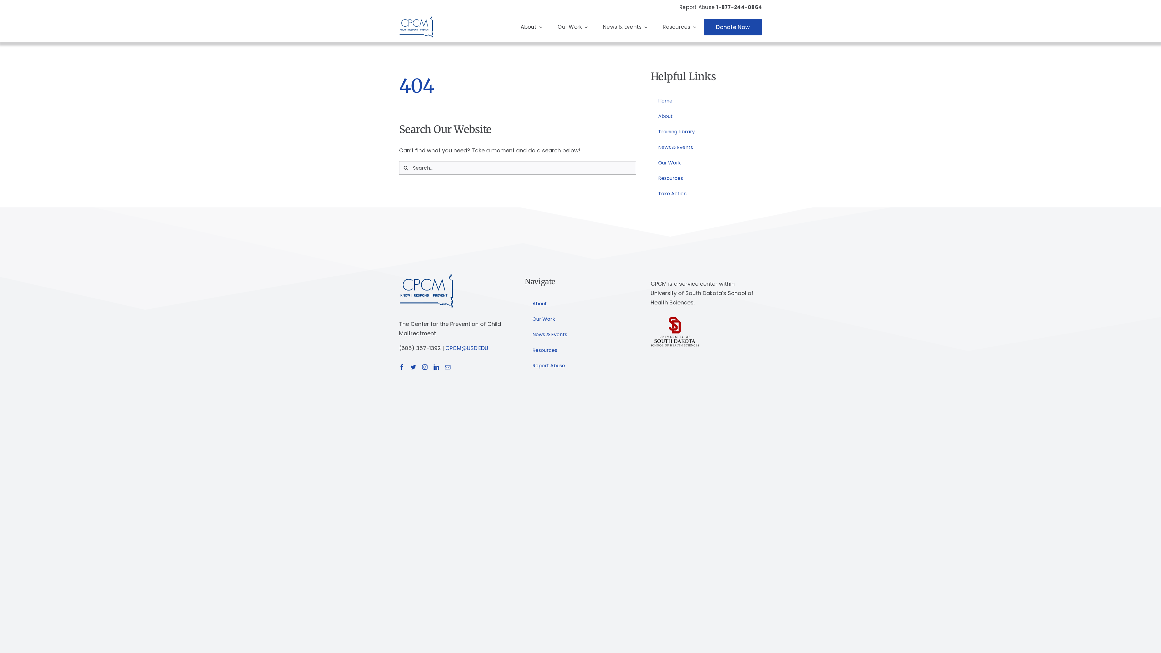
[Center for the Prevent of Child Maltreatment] (416, 15)
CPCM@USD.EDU (466, 348)
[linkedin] (436, 367)
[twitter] (413, 367)
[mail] (447, 367)
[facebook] (402, 367)
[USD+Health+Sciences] (675, 319)
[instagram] (425, 367)
